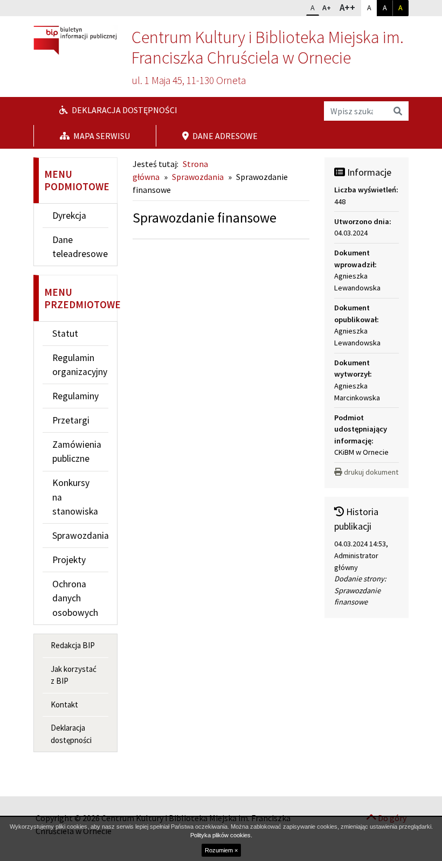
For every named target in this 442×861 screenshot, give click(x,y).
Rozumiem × (221, 850)
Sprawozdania (80, 535)
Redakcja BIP (73, 645)
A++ (350, 7)
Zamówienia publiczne (76, 451)
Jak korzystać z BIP (73, 675)
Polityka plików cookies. (221, 835)
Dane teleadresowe (80, 247)
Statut (65, 333)
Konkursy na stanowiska (75, 497)
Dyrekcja (69, 215)
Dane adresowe (224, 135)
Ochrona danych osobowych (75, 598)
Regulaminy (75, 396)
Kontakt (64, 704)
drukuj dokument (371, 472)
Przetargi (70, 420)
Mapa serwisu (101, 135)
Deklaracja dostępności (123, 110)
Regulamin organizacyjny (79, 365)
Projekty (69, 560)
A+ (328, 7)
